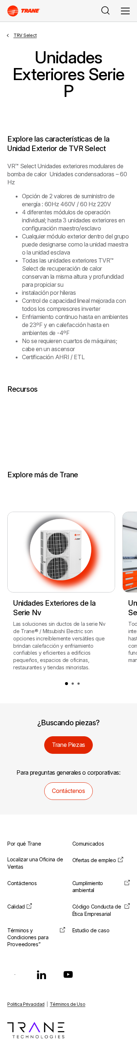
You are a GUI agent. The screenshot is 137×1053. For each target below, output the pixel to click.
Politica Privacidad (26, 1004)
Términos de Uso (67, 1004)
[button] (66, 683)
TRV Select (25, 35)
